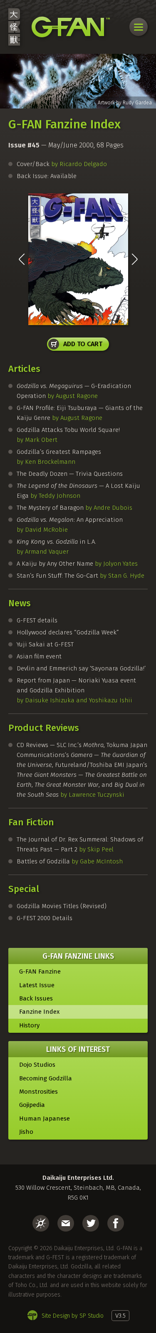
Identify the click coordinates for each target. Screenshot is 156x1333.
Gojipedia (32, 1105)
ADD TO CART (82, 344)
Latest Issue (36, 985)
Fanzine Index (39, 1011)
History (29, 1025)
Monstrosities (38, 1091)
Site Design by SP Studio (73, 1315)
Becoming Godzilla (45, 1078)
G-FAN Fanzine (40, 971)
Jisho (26, 1131)
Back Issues (36, 998)
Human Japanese (44, 1118)
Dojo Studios (37, 1064)
